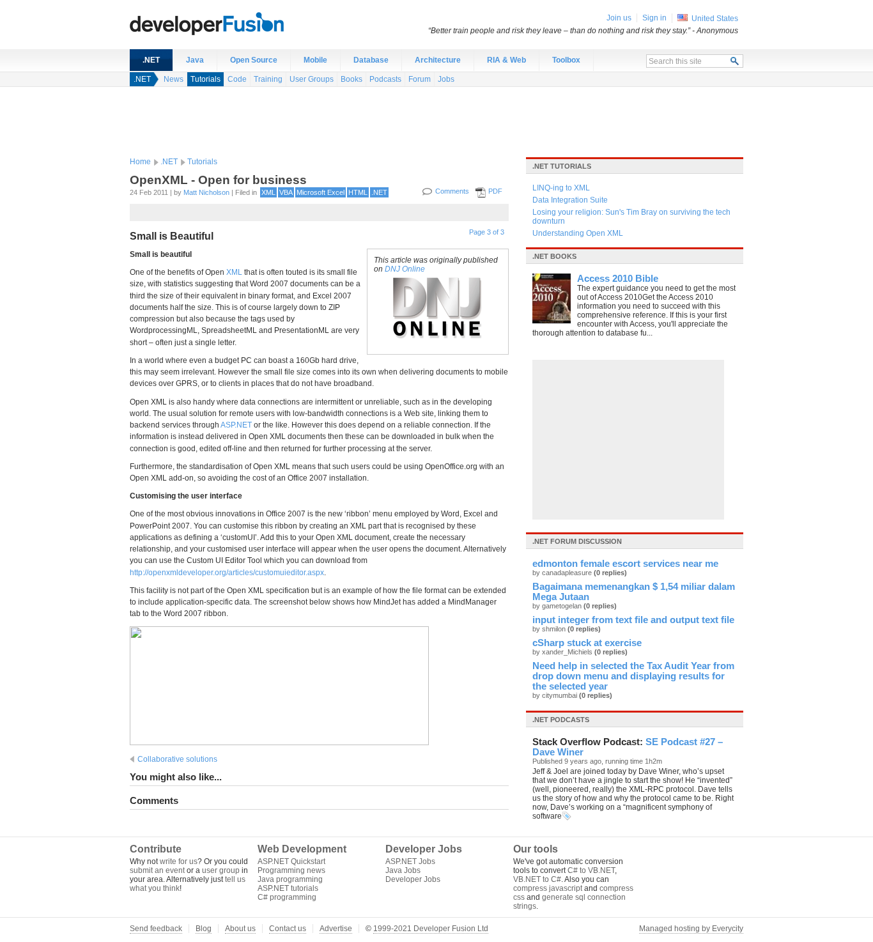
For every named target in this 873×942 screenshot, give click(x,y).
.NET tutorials (561, 166)
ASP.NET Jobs (410, 861)
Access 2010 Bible (617, 279)
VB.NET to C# (537, 879)
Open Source (253, 60)
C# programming (287, 897)
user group (221, 870)
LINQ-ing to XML (561, 187)
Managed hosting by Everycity (691, 928)
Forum (419, 79)
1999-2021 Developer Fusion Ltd (430, 928)
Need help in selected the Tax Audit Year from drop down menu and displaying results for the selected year (633, 676)
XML (268, 192)
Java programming (290, 879)
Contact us (287, 928)
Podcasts (385, 79)
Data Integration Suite (570, 200)
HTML (357, 192)
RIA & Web (506, 60)
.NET (151, 60)
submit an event (157, 870)
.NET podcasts (560, 719)
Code (237, 79)
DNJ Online (405, 269)
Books (351, 79)
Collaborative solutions (177, 759)
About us (240, 928)
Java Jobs (403, 870)
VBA (286, 192)
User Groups (312, 79)
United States (714, 18)
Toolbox (566, 60)
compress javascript (547, 888)
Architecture (438, 60)
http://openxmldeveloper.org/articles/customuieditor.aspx (227, 572)
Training (268, 79)
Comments (452, 191)
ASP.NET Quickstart (291, 861)
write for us (178, 861)
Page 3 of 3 (486, 232)
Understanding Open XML (577, 233)
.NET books (554, 256)
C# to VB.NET (591, 870)
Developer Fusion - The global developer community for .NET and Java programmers (238, 23)
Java (195, 60)
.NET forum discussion (577, 541)
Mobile (315, 60)
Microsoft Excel (320, 192)
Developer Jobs (412, 879)
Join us (618, 17)
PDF (495, 191)
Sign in (654, 17)
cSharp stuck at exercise (587, 643)
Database (371, 60)
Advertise (336, 928)
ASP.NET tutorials (288, 888)
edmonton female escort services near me (625, 564)
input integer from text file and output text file (633, 620)
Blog (204, 928)
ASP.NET (236, 425)
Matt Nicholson (206, 192)
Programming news (291, 870)
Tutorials (205, 79)
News (173, 79)
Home (140, 161)
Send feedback (156, 928)
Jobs (446, 79)
